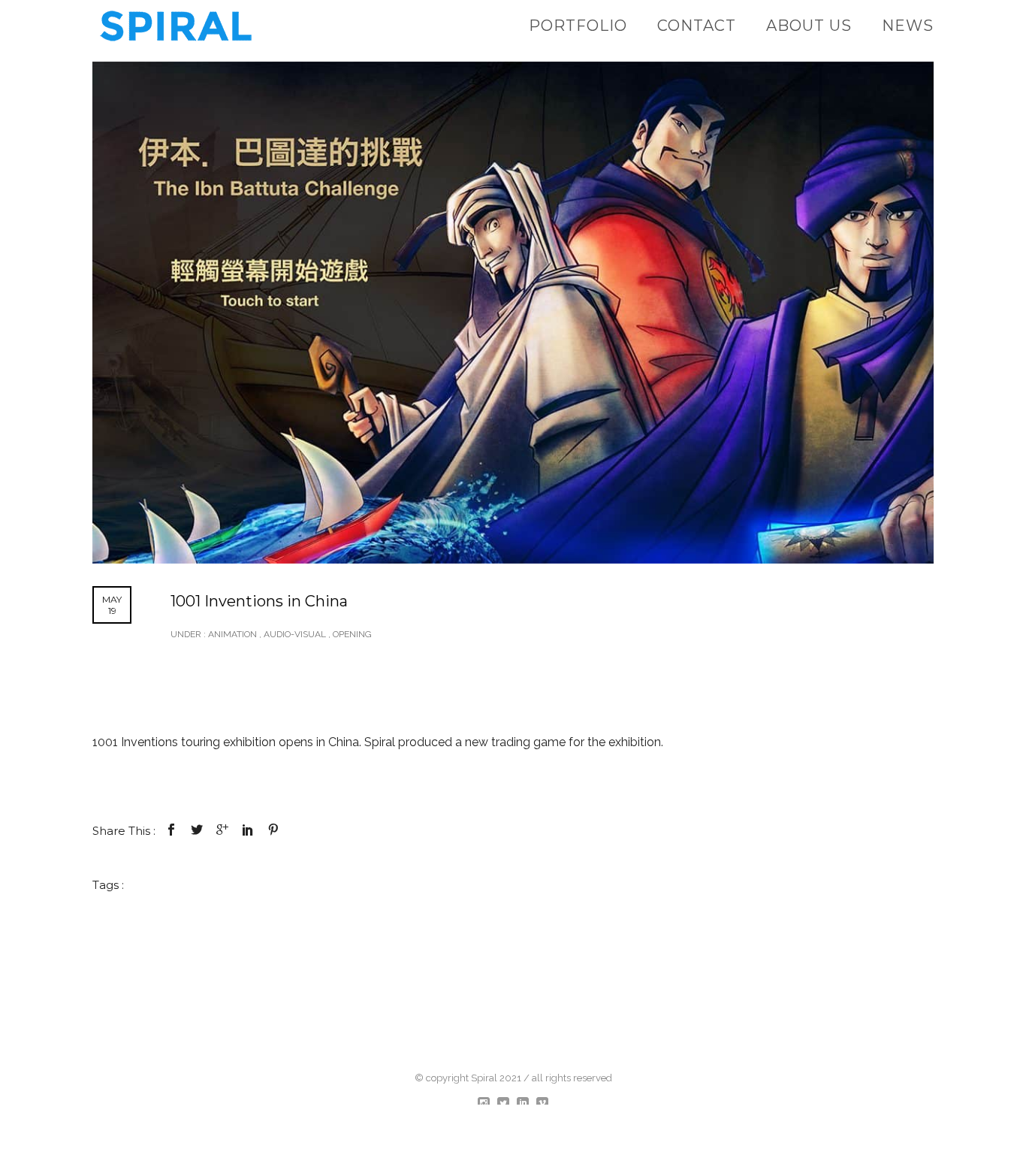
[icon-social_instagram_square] (487, 1104)
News (908, 26)
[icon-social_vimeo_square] (542, 1104)
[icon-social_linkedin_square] (526, 1104)
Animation (231, 634)
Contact (696, 26)
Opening (352, 634)
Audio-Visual (295, 634)
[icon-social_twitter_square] (507, 1104)
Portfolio (578, 26)
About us (809, 26)
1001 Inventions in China (259, 601)
